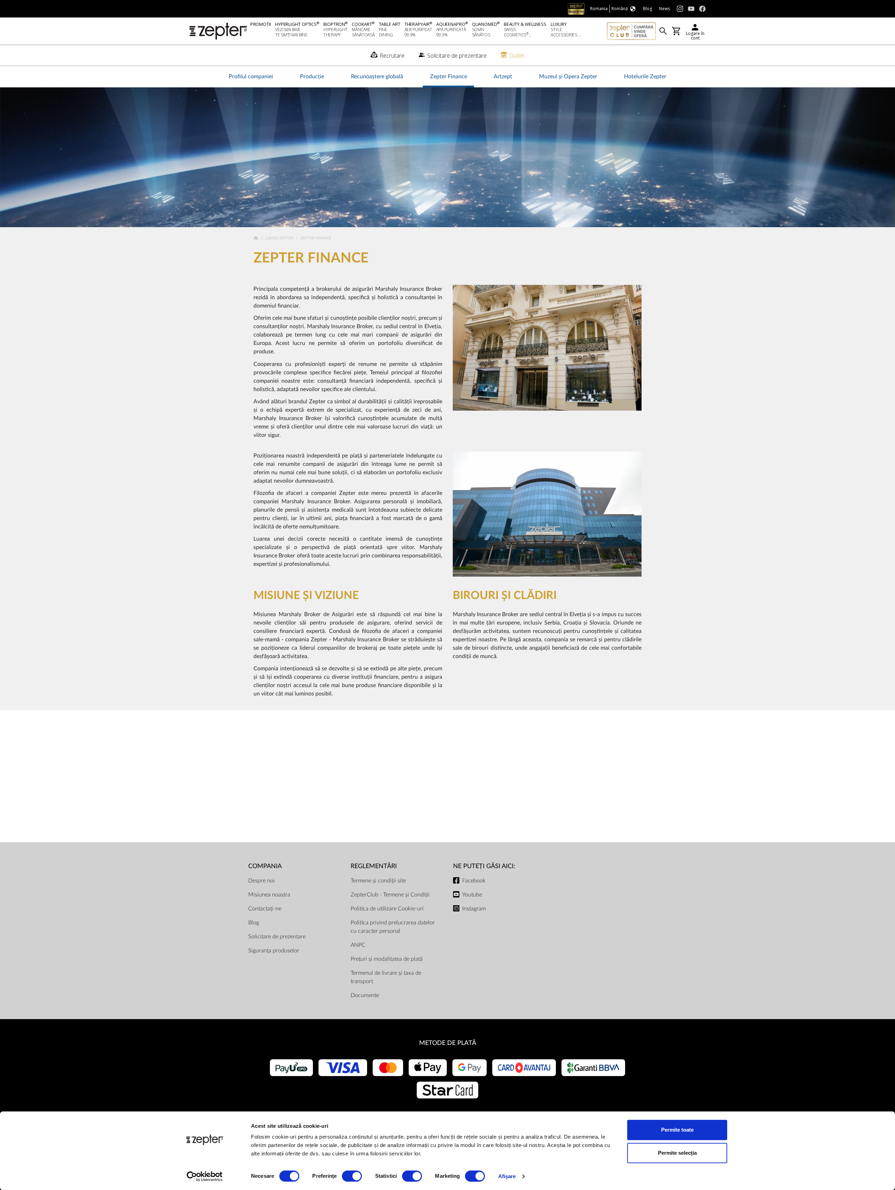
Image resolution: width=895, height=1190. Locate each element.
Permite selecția (677, 1153)
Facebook (474, 881)
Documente (365, 995)
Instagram (474, 908)
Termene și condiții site (378, 881)
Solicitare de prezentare (277, 936)
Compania (265, 866)
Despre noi (261, 881)
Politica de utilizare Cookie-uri (387, 908)
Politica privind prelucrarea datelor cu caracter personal (393, 927)
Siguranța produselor (273, 950)
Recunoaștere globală (377, 76)
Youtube (472, 894)
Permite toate (677, 1130)
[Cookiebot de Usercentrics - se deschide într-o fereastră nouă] (204, 1176)
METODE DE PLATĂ (447, 1043)
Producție (312, 76)
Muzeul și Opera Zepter (568, 76)
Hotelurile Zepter (645, 76)
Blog (253, 922)
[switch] (352, 1176)
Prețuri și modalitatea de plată (387, 959)
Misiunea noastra (269, 894)
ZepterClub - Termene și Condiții (390, 894)
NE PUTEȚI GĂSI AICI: (484, 866)
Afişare (507, 1176)
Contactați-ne (264, 908)
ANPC (358, 945)
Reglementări (374, 866)
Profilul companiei (251, 76)
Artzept (503, 76)
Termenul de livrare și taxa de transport (386, 977)
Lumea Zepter (279, 238)
